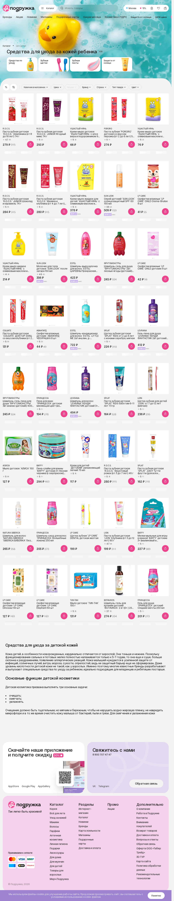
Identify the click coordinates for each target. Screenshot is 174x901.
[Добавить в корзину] (30, 144)
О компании (143, 808)
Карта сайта (143, 861)
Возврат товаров (146, 830)
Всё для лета (57, 813)
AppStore (13, 786)
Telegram (103, 786)
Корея (53, 808)
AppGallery (44, 786)
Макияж (54, 822)
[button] (13, 87)
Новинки (83, 821)
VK (94, 786)
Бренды (83, 826)
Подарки (55, 848)
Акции (111, 808)
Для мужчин (57, 861)
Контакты (142, 817)
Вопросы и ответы (147, 839)
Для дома (55, 857)
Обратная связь (146, 783)
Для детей (56, 866)
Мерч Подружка (59, 879)
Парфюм (55, 831)
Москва (132, 8)
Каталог (83, 817)
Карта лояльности (89, 830)
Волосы (54, 826)
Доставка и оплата (90, 848)
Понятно (156, 895)
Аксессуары (57, 852)
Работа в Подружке (147, 813)
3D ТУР (140, 856)
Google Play (28, 786)
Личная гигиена (59, 843)
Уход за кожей (58, 817)
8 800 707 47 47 (102, 754)
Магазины (84, 835)
